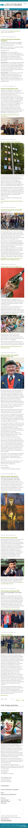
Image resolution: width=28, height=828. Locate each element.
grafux (25, 826)
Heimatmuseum (22, 11)
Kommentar (4, 803)
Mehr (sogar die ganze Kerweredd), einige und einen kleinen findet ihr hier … (11, 258)
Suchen (25, 3)
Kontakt (7, 3)
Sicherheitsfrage (5, 800)
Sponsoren (10, 13)
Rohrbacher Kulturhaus (5, 11)
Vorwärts (18, 700)
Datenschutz (13, 3)
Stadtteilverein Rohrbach (15, 30)
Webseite (3, 798)
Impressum (19, 3)
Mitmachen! (3, 13)
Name (2, 792)
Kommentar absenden (6, 820)
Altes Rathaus (15, 11)
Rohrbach (12, 9)
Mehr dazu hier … (4, 492)
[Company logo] (14, 5)
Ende (23, 700)
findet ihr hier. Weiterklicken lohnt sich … (12, 582)
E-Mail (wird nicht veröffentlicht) (8, 794)
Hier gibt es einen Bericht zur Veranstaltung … (11, 609)
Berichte (6, 9)
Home (2, 9)
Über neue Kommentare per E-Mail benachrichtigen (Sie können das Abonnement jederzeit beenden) (11, 817)
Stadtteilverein (19, 9)
